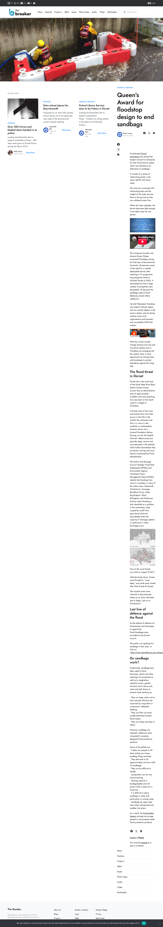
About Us (57, 910)
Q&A (119, 866)
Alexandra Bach (88, 130)
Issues (119, 871)
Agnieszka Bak (52, 127)
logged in (145, 842)
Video (119, 887)
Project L (121, 861)
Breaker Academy (81, 910)
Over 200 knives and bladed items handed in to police (22, 130)
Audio (119, 882)
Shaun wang (127, 133)
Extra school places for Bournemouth (55, 107)
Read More (30, 152)
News (119, 850)
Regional (129, 87)
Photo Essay (122, 876)
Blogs (56, 914)
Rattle (77, 918)
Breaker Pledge (101, 910)
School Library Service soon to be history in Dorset (94, 107)
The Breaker (14, 909)
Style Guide (100, 918)
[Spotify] (34, 3)
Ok (144, 923)
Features (120, 856)
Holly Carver (18, 151)
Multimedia (122, 892)
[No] (160, 923)
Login (77, 914)
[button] (151, 3)
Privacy (98, 914)
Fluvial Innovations (138, 155)
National (121, 87)
